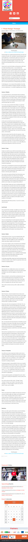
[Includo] (7, 5)
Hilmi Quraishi (5, 456)
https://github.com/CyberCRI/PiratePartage (15, 52)
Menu (14, 23)
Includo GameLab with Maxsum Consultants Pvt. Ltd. (12, 493)
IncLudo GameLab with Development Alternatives (12, 486)
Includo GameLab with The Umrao (9, 490)
